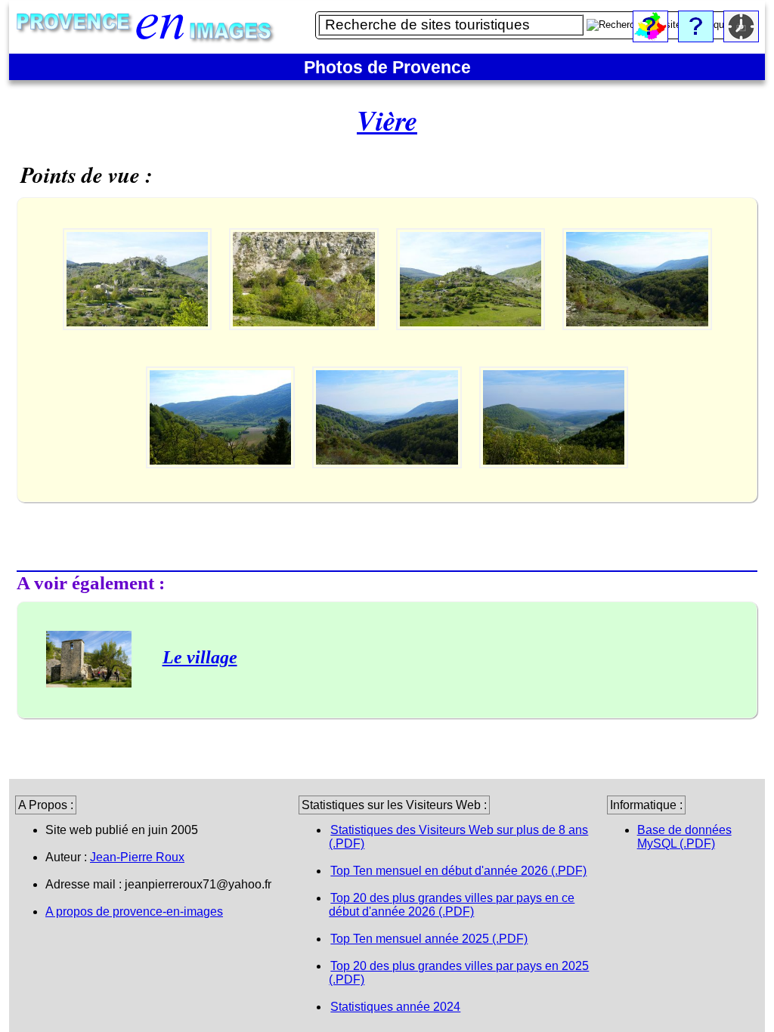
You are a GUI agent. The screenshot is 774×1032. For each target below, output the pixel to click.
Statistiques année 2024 (395, 1006)
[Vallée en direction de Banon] (637, 343)
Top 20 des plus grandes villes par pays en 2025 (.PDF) (459, 972)
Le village (200, 657)
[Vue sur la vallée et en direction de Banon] (221, 481)
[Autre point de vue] (554, 481)
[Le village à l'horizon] (472, 343)
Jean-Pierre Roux (137, 857)
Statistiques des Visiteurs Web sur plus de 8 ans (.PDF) (458, 836)
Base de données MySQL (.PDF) (684, 836)
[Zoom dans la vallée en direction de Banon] (388, 481)
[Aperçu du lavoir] (305, 343)
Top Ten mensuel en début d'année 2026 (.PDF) (458, 870)
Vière (387, 120)
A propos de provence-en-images (134, 911)
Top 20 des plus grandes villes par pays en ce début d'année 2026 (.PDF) (451, 904)
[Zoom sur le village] (138, 343)
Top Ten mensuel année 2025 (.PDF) (429, 938)
